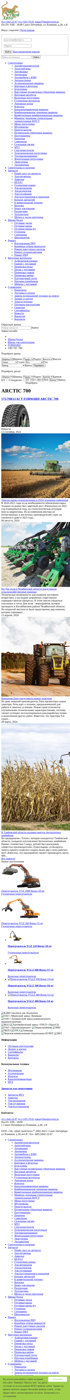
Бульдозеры (20, 89)
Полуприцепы (22, 135)
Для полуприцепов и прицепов (31, 196)
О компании (14, 287)
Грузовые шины (23, 226)
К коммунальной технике (28, 202)
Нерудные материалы (20, 258)
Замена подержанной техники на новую (36, 295)
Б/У (3, 380)
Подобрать (39, 365)
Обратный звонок (11, 324)
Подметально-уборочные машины (33, 132)
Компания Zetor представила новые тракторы (26, 698)
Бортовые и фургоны (26, 86)
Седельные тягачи (24, 144)
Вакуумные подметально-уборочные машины (39, 92)
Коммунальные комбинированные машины (38, 115)
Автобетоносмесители (26, 65)
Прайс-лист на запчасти (27, 173)
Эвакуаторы (21, 161)
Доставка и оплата (24, 293)
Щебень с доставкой (25, 284)
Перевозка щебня (24, 275)
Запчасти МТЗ (16, 1094)
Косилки (19, 205)
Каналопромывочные (20, 1079)
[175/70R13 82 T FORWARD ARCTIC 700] (15, 426)
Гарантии (19, 307)
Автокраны (20, 74)
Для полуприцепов (18, 1106)
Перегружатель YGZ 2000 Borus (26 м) (22, 891)
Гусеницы (19, 231)
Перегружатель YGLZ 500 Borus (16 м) (30, 985)
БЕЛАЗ (18, 182)
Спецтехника (15, 62)
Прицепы (19, 138)
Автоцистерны (22, 80)
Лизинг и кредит (23, 298)
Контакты (19, 319)
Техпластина (21, 214)
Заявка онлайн (9, 331)
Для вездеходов (22, 191)
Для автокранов (23, 188)
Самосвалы (20, 141)
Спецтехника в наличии (21, 167)
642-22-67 (9, 21)
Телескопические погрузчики (30, 153)
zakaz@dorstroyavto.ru (47, 21)
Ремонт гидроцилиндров (28, 252)
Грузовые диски (23, 223)
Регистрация (27, 30)
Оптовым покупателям (27, 304)
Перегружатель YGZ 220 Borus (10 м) (29, 946)
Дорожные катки (23, 103)
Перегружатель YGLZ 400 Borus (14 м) (30, 1001)
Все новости (8, 858)
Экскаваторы (21, 164)
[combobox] (17, 359)
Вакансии (19, 316)
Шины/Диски (15, 220)
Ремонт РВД (21, 255)
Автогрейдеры (22, 68)
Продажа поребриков (26, 281)
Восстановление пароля (26, 51)
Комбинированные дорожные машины (36, 112)
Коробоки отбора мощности (29, 246)
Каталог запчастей (24, 199)
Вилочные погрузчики (27, 97)
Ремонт (12, 240)
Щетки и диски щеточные (28, 217)
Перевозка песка (23, 266)
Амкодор (19, 179)
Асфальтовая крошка (25, 260)
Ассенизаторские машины (29, 83)
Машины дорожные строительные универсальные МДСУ (33, 119)
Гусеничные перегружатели (16, 894)
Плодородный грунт (25, 278)
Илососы (19, 106)
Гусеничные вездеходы (27, 100)
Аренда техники (23, 301)
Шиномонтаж (22, 237)
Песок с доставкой (24, 269)
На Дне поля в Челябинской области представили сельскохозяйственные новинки (29, 590)
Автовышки (21, 71)
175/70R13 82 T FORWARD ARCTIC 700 (29, 399)
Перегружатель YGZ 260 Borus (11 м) (22, 923)
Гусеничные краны (24, 185)
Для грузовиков (23, 194)
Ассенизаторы (16, 1073)
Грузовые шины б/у (25, 228)
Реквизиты (20, 290)
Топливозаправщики (25, 156)
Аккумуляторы (22, 176)
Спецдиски (15, 380)
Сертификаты (22, 310)
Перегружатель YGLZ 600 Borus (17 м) (30, 970)
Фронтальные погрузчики (28, 159)
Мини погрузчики (24, 124)
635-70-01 (26, 21)
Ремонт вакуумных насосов (29, 249)
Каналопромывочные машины (31, 109)
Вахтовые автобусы (25, 95)
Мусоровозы (21, 127)
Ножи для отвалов (24, 208)
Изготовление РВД (24, 243)
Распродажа (21, 211)
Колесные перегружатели (22, 976)
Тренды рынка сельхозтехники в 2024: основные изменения (34, 500)
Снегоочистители (24, 150)
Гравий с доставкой (25, 263)
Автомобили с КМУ (25, 77)
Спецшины (20, 234)
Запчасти (13, 170)
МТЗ (17, 147)
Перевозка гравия (24, 272)
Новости (19, 313)
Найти (36, 57)
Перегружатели (23, 129)
